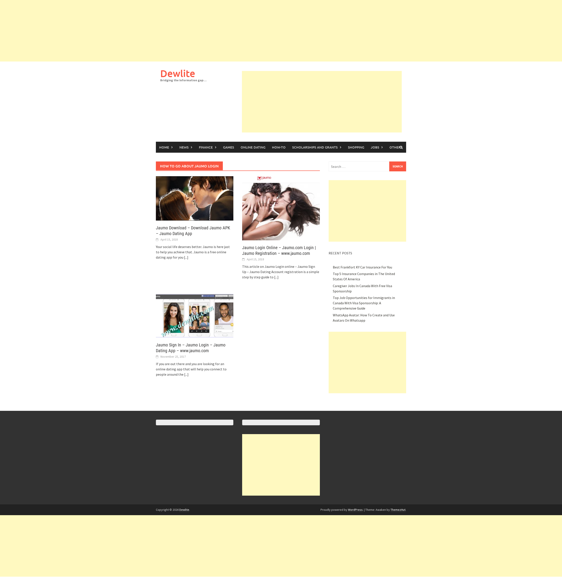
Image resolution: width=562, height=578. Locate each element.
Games (228, 147)
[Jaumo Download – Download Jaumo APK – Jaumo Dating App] (194, 198)
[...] (186, 257)
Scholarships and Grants (315, 147)
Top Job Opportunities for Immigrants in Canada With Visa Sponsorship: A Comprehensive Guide (364, 302)
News (184, 147)
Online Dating (253, 147)
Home (164, 147)
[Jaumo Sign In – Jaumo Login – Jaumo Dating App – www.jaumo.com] (194, 315)
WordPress (355, 510)
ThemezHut (398, 510)
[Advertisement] (131, 31)
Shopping (356, 147)
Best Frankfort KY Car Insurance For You (362, 267)
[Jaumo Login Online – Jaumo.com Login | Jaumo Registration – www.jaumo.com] (281, 208)
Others (395, 147)
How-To (279, 147)
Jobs (375, 147)
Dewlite (177, 73)
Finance (206, 147)
